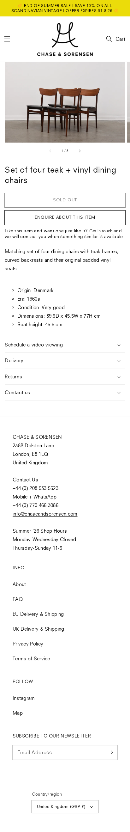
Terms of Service (31, 658)
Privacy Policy (28, 643)
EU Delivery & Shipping (38, 614)
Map (18, 713)
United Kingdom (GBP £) (61, 806)
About (19, 584)
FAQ (18, 599)
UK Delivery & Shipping (38, 629)
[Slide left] (50, 151)
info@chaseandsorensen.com (45, 514)
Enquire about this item (65, 217)
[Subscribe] (110, 752)
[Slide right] (79, 151)
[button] (7, 39)
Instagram (24, 698)
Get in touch (100, 230)
